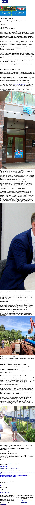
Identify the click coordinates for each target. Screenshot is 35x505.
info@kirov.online (5, 484)
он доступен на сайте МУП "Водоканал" (20, 84)
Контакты (1, 485)
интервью (7, 458)
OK (24, 502)
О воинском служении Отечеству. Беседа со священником (11, 470)
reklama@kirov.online (5, 490)
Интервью (3, 17)
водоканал (3, 458)
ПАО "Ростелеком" (14, 493)
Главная (3, 16)
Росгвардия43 (3, 466)
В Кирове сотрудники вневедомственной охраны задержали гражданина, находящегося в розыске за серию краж (14, 476)
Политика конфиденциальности (5, 492)
